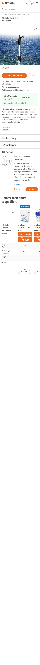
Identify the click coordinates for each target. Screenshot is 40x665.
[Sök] (3, 9)
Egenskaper (9, 145)
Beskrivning (9, 138)
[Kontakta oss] (27, 3)
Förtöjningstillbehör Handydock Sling (22, 158)
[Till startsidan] (8, 3)
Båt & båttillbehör (24, 14)
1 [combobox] (32, 75)
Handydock (6, 130)
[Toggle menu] (36, 3)
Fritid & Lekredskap (10, 14)
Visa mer (17, 184)
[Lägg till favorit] (35, 29)
